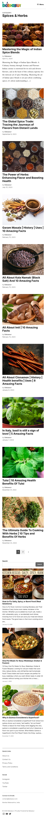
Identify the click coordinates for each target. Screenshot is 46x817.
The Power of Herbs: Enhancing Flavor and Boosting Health (22, 178)
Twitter (4, 786)
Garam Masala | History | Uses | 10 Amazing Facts (23, 229)
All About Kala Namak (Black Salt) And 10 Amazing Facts (21, 279)
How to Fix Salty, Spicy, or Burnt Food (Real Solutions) (21, 602)
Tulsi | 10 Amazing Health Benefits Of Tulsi (19, 482)
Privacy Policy (7, 763)
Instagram (6, 779)
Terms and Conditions (10, 767)
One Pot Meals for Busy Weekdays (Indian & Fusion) (22, 662)
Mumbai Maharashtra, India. (11, 802)
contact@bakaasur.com (9, 799)
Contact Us (6, 759)
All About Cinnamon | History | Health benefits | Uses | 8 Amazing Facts (22, 380)
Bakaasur (8, 56)
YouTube (5, 783)
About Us (5, 756)
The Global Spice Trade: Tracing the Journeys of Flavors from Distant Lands (20, 124)
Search (5, 561)
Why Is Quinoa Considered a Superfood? (20, 717)
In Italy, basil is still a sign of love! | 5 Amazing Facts (20, 432)
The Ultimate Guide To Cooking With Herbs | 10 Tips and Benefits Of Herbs (22, 533)
